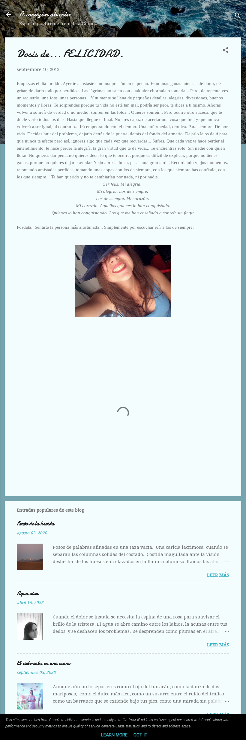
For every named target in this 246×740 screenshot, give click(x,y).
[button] (225, 51)
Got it (140, 735)
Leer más (218, 575)
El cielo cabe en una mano (43, 663)
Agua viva (27, 593)
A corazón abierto (44, 14)
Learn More (114, 735)
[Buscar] (237, 16)
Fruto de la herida (35, 523)
